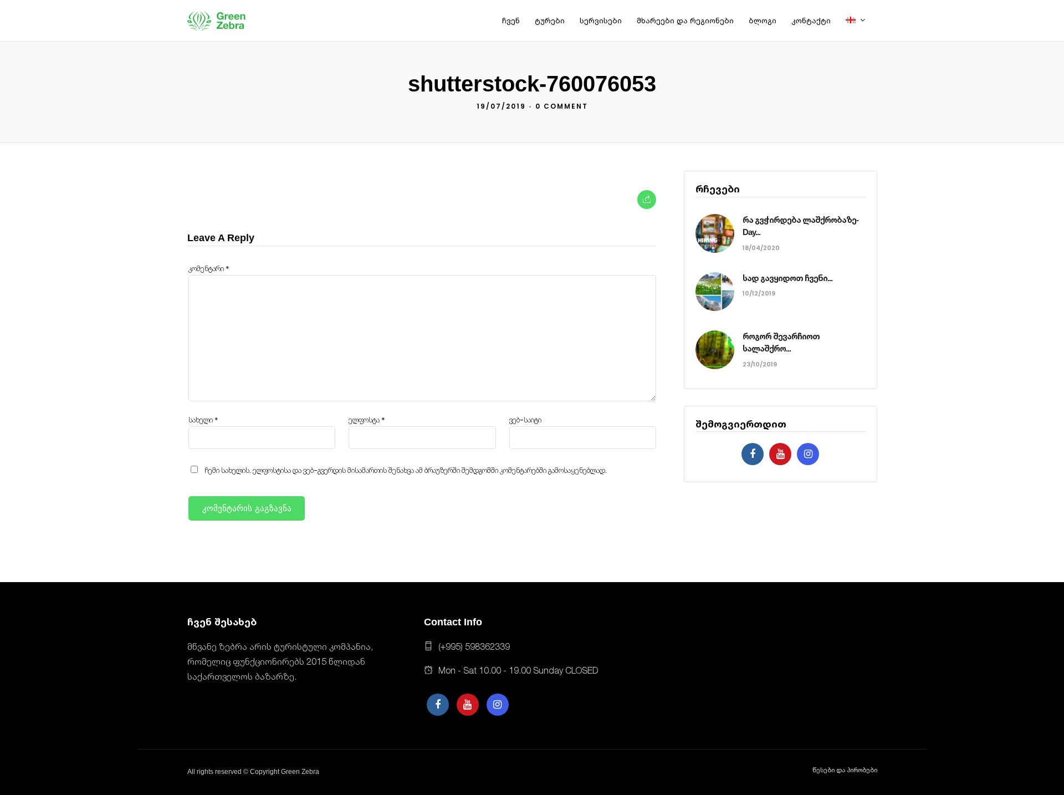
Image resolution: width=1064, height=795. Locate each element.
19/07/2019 (501, 106)
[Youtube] (780, 454)
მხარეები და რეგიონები (685, 20)
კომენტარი (208, 268)
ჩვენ (511, 20)
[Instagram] (808, 454)
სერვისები (601, 20)
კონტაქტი (811, 20)
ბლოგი (762, 20)
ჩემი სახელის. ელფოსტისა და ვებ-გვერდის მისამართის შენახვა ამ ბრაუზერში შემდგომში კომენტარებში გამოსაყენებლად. (405, 470)
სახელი (203, 420)
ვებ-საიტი (525, 420)
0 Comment (561, 106)
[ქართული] (860, 21)
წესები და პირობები (844, 770)
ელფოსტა (367, 420)
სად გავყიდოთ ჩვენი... (787, 278)
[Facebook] (752, 454)
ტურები (550, 20)
